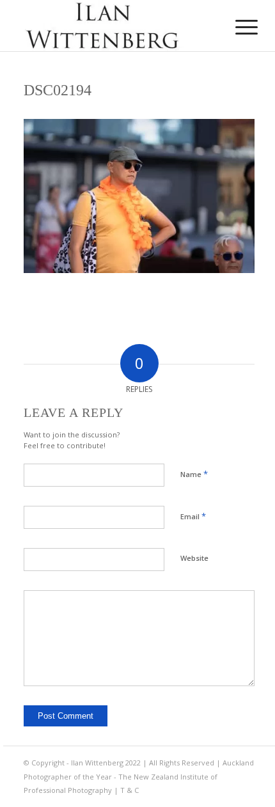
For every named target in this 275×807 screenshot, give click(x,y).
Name (194, 474)
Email (193, 516)
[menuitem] (237, 26)
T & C (129, 790)
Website (194, 558)
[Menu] (237, 26)
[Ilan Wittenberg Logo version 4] (113, 25)
